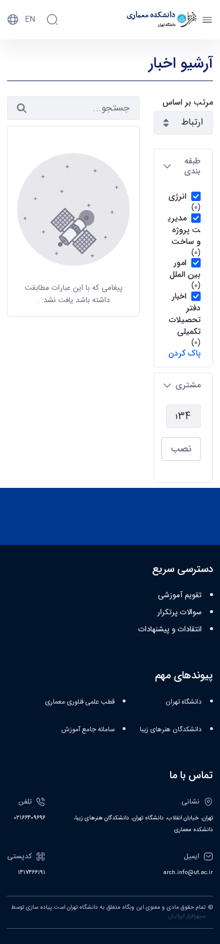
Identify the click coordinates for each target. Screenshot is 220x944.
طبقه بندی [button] (192, 166)
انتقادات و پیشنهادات (170, 629)
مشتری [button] (188, 385)
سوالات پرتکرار (179, 612)
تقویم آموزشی (180, 595)
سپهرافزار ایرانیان (186, 916)
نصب (181, 448)
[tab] (183, 166)
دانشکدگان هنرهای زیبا (171, 729)
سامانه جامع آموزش (88, 729)
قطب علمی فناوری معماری (79, 702)
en (30, 19)
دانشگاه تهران (183, 702)
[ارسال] (21, 108)
